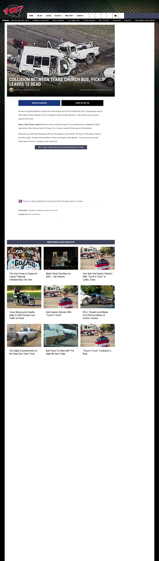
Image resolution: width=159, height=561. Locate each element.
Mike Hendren (18, 90)
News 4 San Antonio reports (29, 124)
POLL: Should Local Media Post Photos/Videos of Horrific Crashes (95, 315)
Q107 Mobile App (74, 20)
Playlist (58, 16)
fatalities (39, 210)
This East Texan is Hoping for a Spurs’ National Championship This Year (23, 276)
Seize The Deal (104, 20)
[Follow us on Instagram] (109, 16)
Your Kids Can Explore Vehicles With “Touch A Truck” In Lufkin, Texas (97, 276)
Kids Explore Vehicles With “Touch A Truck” (58, 314)
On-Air (39, 16)
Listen (48, 16)
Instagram (117, 20)
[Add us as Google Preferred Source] (98, 16)
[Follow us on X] (121, 16)
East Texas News (34, 214)
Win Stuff (69, 16)
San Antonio (48, 210)
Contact (80, 16)
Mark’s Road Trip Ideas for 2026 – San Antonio (58, 275)
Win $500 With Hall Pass (20, 20)
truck (55, 210)
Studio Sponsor (89, 20)
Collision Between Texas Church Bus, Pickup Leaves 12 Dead (56, 201)
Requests (128, 20)
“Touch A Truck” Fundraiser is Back (97, 352)
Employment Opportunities (145, 20)
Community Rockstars (40, 20)
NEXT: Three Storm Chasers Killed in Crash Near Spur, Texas (61, 147)
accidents (32, 210)
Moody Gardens (58, 20)
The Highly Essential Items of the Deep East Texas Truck (23, 352)
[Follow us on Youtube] (115, 16)
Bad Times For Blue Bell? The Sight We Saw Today (60, 352)
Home (31, 16)
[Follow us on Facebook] (104, 16)
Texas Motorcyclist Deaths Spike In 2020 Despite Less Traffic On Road (22, 315)
